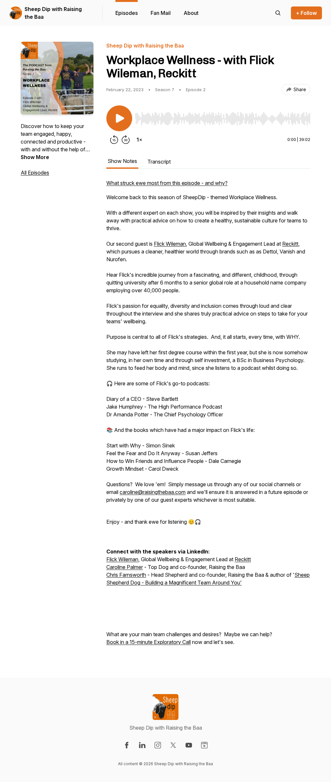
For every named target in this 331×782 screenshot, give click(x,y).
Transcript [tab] (159, 161)
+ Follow (306, 13)
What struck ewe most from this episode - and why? (167, 183)
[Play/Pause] (119, 118)
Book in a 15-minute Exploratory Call (148, 642)
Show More (35, 157)
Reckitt (290, 244)
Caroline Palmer (124, 567)
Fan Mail (161, 13)
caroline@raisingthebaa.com (153, 492)
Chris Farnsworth (126, 575)
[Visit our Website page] (204, 745)
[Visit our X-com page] (173, 745)
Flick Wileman (170, 244)
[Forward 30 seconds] (125, 139)
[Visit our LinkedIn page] (142, 745)
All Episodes (35, 172)
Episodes (126, 13)
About (191, 13)
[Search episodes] (278, 13)
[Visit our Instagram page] (158, 745)
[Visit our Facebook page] (126, 745)
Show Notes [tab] (122, 161)
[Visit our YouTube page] (189, 745)
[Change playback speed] (139, 139)
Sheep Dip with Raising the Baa (53, 13)
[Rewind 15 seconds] (114, 139)
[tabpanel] (208, 415)
